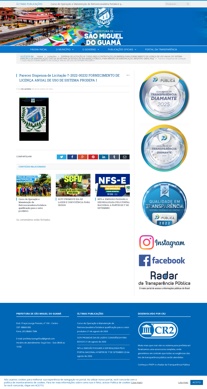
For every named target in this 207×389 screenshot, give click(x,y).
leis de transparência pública (152, 357)
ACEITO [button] (197, 382)
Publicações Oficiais (120, 49)
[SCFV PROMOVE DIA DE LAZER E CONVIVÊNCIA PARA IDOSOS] (73, 185)
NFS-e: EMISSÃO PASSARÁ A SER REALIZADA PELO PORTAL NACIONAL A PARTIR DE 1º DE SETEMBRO (114, 203)
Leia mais (137, 382)
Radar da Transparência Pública (174, 364)
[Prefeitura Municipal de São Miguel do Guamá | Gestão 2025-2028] (103, 26)
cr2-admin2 (26, 89)
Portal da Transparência (161, 49)
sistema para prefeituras (177, 345)
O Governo (89, 49)
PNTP (151, 364)
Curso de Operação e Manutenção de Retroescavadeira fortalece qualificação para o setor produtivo (32, 205)
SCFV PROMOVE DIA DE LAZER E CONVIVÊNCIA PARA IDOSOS (84, 4)
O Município (63, 49)
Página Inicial (38, 49)
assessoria (160, 349)
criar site (157, 345)
